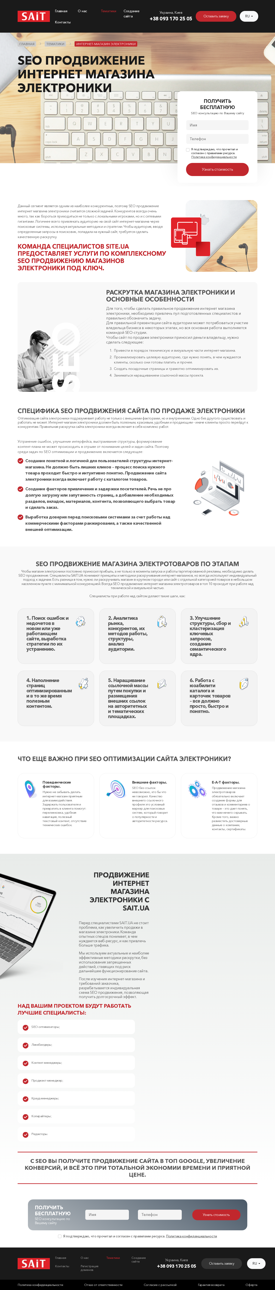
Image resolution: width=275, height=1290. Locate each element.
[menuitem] (63, 14)
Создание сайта (138, 1260)
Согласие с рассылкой (160, 1285)
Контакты (63, 22)
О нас (82, 11)
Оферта (251, 1285)
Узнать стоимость (217, 169)
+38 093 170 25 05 (171, 19)
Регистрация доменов (89, 1268)
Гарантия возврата (211, 1285)
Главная (61, 11)
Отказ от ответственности (103, 1285)
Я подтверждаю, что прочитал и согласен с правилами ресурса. (214, 153)
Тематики (108, 11)
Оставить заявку (216, 16)
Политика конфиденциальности (214, 157)
